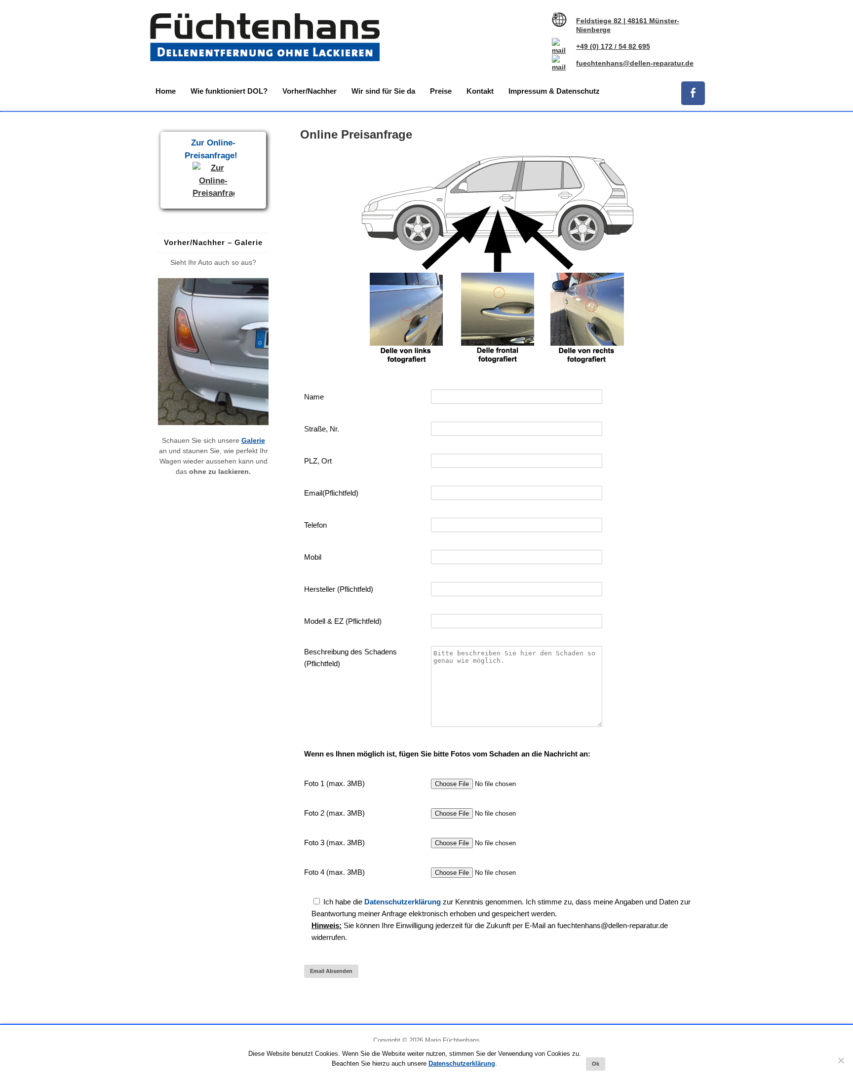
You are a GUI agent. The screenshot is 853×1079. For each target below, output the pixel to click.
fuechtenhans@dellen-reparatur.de (635, 63)
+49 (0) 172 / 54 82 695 (613, 46)
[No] (841, 1060)
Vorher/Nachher (309, 91)
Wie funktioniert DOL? (229, 91)
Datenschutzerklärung (402, 902)
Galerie (253, 440)
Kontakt (480, 91)
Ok (595, 1064)
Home (165, 91)
